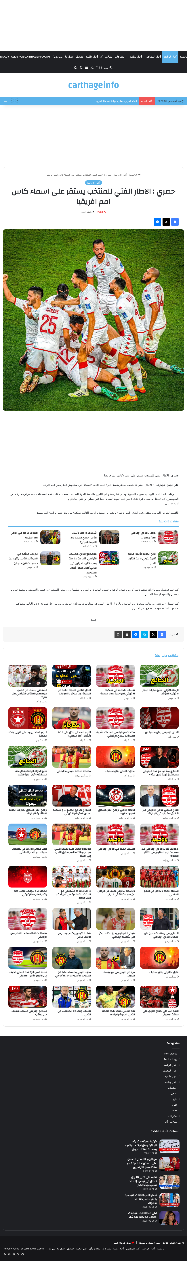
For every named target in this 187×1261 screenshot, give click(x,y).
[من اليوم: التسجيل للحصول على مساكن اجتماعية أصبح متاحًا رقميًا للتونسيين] (169, 1164)
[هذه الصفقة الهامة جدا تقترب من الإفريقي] (27, 919)
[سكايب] (144, 634)
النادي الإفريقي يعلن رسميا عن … (161, 732)
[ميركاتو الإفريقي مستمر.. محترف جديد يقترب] (27, 997)
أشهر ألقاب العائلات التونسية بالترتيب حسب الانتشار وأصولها (141, 1199)
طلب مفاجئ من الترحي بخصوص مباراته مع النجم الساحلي (29, 850)
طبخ (175, 1099)
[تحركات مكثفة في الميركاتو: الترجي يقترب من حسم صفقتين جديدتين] (50, 558)
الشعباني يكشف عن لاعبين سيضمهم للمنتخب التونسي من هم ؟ (29, 693)
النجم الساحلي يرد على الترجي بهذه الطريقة (28, 734)
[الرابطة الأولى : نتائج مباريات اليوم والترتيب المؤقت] (159, 676)
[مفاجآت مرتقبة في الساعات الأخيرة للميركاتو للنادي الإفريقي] (115, 718)
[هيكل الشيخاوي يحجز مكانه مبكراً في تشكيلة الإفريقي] (115, 919)
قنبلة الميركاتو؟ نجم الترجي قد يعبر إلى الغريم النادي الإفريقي (28, 974)
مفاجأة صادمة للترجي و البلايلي (74, 771)
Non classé (170, 1053)
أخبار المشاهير (153, 57)
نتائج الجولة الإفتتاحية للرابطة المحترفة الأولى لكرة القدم (31, 773)
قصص (174, 1110)
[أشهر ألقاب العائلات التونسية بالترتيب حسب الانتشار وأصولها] (169, 1200)
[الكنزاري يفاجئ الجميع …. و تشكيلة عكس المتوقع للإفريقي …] (71, 796)
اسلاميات (172, 1087)
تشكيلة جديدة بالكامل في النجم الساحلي (161, 893)
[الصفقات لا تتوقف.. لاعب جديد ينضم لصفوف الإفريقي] (27, 877)
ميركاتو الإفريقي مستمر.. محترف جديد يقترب (29, 1013)
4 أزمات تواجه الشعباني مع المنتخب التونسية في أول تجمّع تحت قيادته (73, 894)
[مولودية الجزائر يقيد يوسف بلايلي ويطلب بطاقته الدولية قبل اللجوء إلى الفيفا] (71, 834)
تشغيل (79, 57)
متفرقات (119, 57)
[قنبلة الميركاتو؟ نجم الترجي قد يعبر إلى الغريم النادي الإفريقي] (27, 958)
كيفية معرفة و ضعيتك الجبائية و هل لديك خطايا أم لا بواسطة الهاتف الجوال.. (141, 1145)
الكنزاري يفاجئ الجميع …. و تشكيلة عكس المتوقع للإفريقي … (72, 812)
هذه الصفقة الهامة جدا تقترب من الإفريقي (28, 935)
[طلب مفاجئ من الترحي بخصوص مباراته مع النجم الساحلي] (27, 834)
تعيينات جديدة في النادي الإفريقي (116, 848)
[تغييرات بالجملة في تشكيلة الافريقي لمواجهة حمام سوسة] (115, 676)
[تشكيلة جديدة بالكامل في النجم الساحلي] (159, 877)
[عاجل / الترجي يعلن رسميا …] (115, 757)
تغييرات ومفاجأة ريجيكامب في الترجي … (74, 1013)
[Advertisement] (93, 25)
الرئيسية (133, 174)
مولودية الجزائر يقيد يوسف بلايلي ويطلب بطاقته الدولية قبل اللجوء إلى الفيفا (72, 852)
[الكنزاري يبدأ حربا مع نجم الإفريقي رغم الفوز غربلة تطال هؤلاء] (159, 757)
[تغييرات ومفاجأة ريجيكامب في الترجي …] (71, 997)
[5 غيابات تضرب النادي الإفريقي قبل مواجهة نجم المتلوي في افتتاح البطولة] (159, 834)
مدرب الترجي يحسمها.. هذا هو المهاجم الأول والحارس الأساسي (73, 974)
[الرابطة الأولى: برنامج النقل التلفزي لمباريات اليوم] (115, 796)
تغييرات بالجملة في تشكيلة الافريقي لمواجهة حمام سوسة (117, 692)
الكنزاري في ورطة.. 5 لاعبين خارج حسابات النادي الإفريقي (161, 935)
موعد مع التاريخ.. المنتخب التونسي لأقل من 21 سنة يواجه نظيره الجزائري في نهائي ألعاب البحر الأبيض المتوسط (83, 563)
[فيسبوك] (175, 222)
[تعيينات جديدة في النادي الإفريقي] (115, 834)
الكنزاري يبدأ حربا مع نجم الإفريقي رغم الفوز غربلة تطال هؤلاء (161, 773)
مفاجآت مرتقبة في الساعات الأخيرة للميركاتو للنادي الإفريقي (115, 734)
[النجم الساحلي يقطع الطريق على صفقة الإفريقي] (159, 997)
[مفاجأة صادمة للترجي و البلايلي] (71, 757)
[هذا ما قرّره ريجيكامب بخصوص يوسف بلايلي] (71, 919)
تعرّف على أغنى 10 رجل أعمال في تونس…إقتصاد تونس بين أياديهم (143, 1181)
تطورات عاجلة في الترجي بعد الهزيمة (24, 535)
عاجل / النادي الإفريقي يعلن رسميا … (143, 535)
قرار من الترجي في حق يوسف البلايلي (119, 974)
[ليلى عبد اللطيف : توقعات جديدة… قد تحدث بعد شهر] (169, 1218)
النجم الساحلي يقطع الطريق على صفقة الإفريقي (161, 1013)
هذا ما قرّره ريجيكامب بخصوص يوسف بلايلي (74, 935)
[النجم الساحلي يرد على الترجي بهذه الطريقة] (27, 718)
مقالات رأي (106, 57)
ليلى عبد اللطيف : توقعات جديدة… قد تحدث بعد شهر (142, 1215)
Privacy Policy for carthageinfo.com (24, 1248)
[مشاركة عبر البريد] (127, 634)
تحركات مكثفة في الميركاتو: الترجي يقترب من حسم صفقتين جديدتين (23, 559)
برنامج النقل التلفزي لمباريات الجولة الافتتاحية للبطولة (28, 812)
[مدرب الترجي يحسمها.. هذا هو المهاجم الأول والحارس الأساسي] (71, 958)
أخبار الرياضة (170, 57)
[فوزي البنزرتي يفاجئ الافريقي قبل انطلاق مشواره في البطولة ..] (159, 796)
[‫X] (166, 222)
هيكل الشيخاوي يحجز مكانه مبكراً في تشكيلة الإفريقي (117, 935)
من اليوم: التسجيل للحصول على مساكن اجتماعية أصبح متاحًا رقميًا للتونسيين (142, 1163)
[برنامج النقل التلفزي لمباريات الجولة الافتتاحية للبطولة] (27, 796)
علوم (174, 1104)
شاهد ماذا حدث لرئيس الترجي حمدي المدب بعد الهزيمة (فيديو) (84, 538)
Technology (170, 1059)
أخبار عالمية (92, 57)
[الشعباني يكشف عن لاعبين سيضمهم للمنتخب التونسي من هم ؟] (27, 676)
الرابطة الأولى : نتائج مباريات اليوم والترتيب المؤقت (160, 692)
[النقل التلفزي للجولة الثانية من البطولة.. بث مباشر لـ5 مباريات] (71, 676)
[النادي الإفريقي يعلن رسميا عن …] (159, 718)
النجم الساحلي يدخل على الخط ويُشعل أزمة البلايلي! (74, 734)
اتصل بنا (69, 57)
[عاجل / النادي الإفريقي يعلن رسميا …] (168, 537)
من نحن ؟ (57, 57)
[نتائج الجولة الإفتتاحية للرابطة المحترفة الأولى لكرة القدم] (27, 757)
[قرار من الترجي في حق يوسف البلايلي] (115, 958)
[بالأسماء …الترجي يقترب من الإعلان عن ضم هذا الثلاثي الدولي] (115, 877)
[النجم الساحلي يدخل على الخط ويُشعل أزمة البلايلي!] (71, 718)
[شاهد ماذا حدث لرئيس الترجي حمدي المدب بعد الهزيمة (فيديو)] (109, 537)
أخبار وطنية (136, 57)
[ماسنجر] (157, 222)
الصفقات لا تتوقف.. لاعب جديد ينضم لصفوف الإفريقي (30, 893)
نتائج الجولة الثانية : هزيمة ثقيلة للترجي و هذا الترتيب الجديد (142, 559)
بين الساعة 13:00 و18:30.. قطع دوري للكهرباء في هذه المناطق (105, 101)
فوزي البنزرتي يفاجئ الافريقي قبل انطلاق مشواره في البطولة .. (160, 812)
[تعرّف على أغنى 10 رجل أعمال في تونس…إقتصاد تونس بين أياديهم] (169, 1182)
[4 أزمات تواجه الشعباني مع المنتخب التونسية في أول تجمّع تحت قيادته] (71, 877)
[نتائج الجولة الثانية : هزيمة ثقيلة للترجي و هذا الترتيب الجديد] (168, 558)
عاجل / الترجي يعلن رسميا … (120, 771)
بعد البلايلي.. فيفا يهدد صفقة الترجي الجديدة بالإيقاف (118, 1013)
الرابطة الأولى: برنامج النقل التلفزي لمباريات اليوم (116, 812)
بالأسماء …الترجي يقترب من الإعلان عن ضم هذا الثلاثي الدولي (116, 893)
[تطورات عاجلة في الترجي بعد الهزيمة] (50, 537)
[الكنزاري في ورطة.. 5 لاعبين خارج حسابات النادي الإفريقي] (159, 919)
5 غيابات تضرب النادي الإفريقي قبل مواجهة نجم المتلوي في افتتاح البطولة (160, 852)
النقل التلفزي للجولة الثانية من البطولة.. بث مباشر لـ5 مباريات (74, 692)
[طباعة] (118, 634)
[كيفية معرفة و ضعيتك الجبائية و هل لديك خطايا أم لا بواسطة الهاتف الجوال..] (169, 1146)
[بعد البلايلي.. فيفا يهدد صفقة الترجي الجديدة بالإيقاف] (115, 997)
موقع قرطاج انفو (122, 1242)
